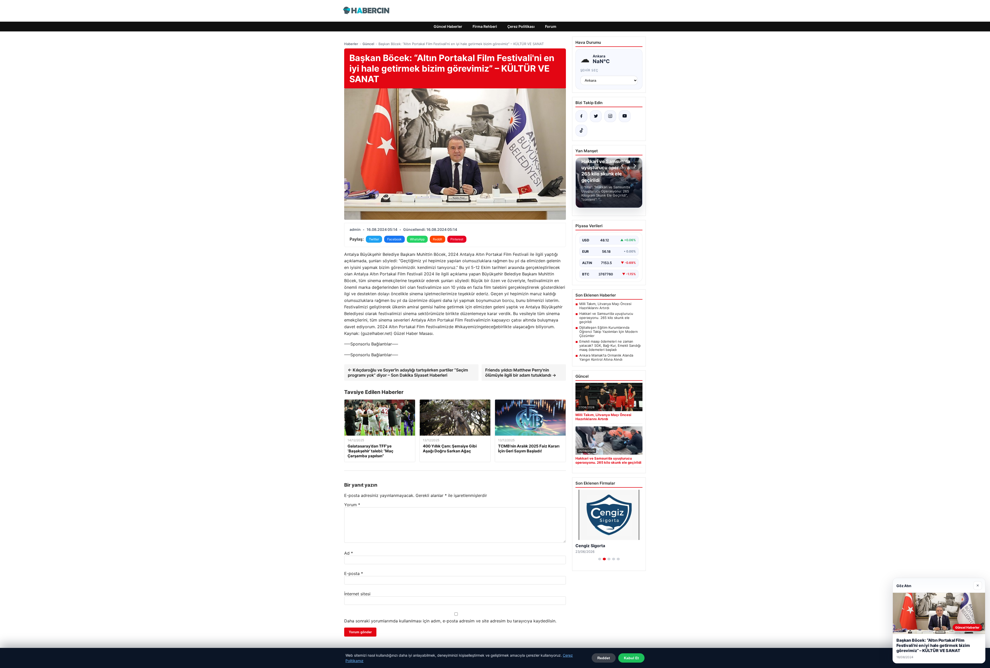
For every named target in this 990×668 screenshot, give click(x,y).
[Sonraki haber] (634, 166)
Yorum (352, 504)
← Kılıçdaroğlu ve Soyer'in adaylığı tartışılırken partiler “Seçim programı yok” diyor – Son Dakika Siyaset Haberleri (408, 372)
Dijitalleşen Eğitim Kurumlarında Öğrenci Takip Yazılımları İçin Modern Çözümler (608, 331)
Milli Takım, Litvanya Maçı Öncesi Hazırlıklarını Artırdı (605, 306)
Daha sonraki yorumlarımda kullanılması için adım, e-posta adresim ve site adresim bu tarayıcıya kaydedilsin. (450, 620)
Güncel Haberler (448, 26)
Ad (348, 553)
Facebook (394, 239)
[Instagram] (610, 116)
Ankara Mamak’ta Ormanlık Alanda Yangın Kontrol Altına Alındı (606, 357)
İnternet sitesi (357, 593)
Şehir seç (589, 70)
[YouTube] (625, 116)
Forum (550, 26)
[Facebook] (581, 116)
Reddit (437, 239)
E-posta (353, 573)
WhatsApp (417, 239)
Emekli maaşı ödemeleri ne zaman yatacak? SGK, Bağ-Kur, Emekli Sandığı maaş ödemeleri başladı (610, 345)
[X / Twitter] (596, 116)
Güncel (368, 44)
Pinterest (456, 239)
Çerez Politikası (521, 26)
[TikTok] (581, 131)
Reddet (603, 658)
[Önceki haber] (623, 166)
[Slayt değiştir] (599, 559)
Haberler (351, 44)
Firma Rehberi (485, 26)
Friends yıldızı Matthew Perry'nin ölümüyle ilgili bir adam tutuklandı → (520, 372)
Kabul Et (631, 658)
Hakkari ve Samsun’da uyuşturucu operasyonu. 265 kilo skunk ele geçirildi (606, 317)
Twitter (374, 239)
